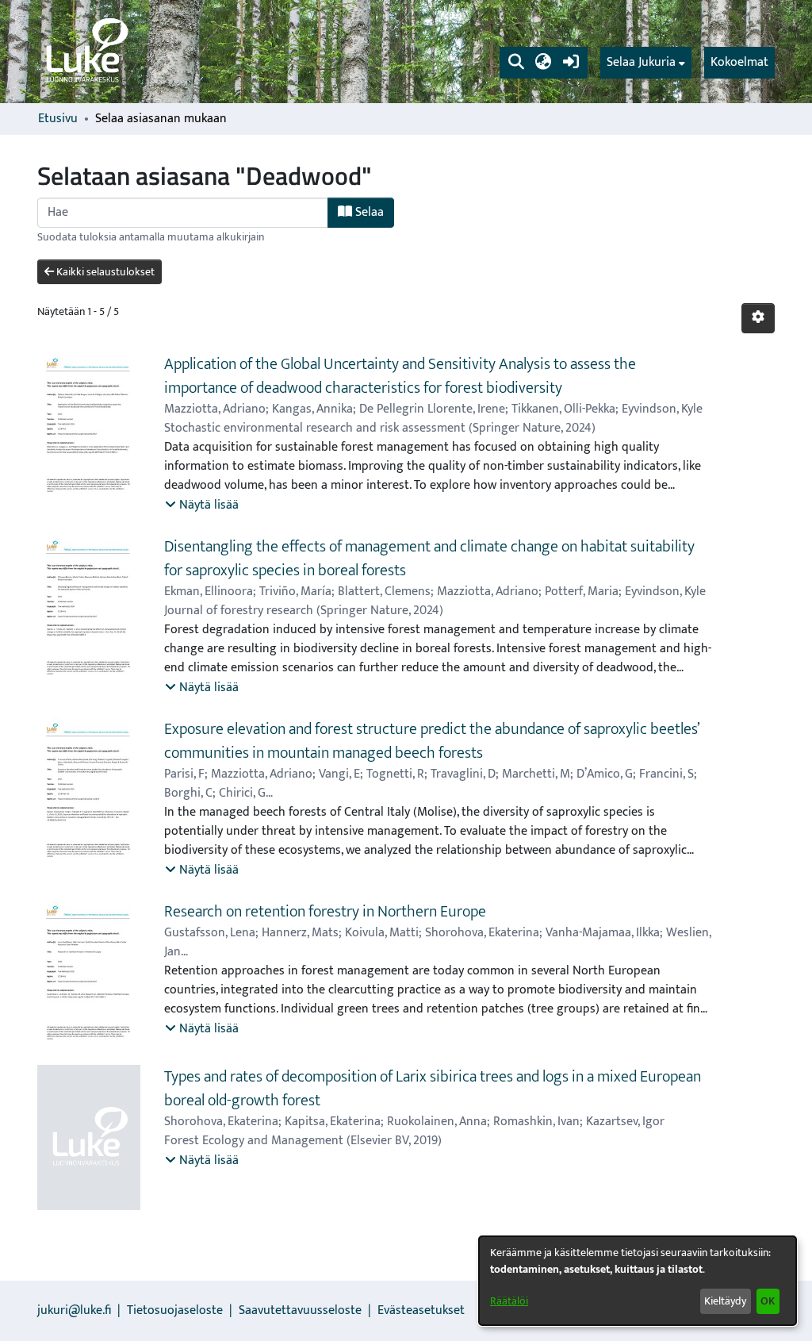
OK (767, 1301)
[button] (516, 62)
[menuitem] (645, 63)
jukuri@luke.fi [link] (74, 1310)
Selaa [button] (368, 212)
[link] (85, 51)
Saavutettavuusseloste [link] (300, 1310)
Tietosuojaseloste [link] (175, 1310)
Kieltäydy (725, 1301)
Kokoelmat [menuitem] (739, 62)
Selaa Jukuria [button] (641, 62)
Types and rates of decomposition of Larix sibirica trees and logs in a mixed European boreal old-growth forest (432, 1088)
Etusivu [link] (58, 119)
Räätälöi (509, 1301)
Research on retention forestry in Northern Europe (325, 911)
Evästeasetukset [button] (421, 1310)
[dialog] (637, 1280)
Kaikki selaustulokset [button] (104, 272)
